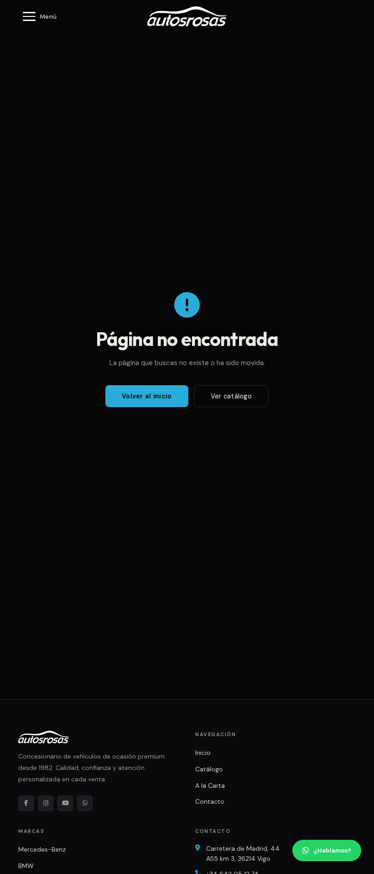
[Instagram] (45, 803)
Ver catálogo (231, 396)
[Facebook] (26, 803)
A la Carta (210, 785)
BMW (26, 866)
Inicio (203, 752)
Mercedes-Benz (42, 849)
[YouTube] (65, 803)
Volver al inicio (147, 396)
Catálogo (209, 769)
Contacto (209, 801)
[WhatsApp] (85, 803)
